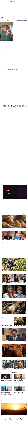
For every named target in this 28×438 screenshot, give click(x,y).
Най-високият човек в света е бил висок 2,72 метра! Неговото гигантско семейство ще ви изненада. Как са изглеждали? (19, 392)
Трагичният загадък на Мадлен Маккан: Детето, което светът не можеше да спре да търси (19, 380)
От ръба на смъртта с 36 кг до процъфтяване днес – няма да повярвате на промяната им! (5, 392)
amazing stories (13, 1)
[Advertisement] (14, 10)
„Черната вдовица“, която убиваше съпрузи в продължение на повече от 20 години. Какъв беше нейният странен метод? (6, 380)
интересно (10, 20)
